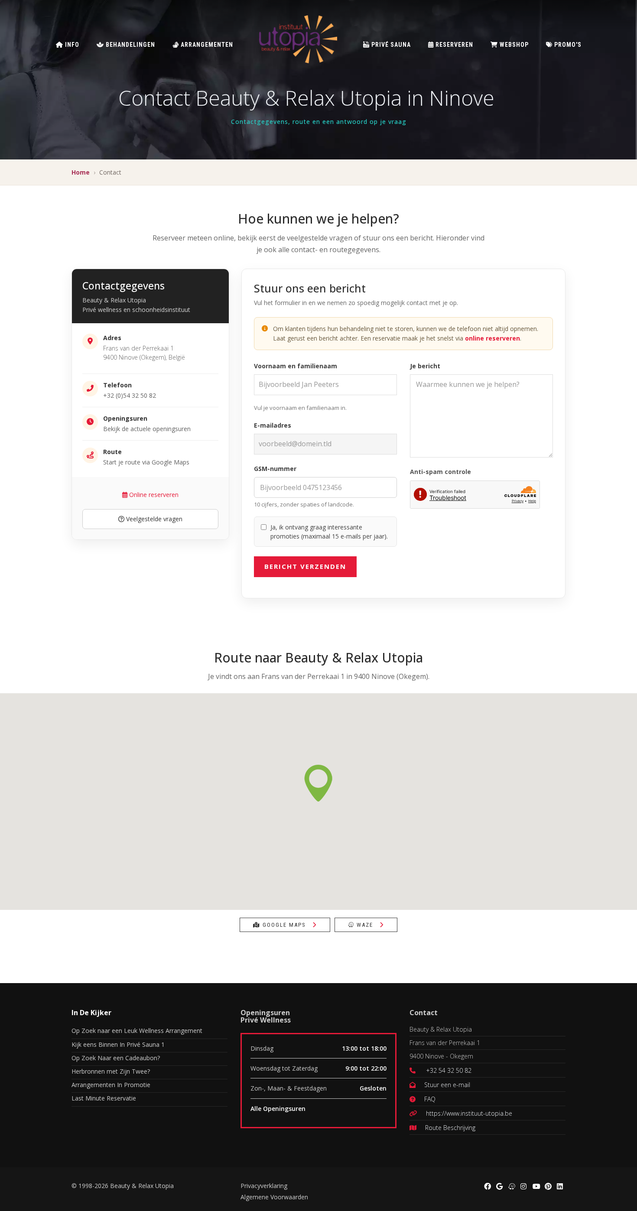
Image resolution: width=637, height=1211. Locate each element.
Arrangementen (206, 44)
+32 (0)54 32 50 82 (129, 395)
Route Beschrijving (450, 1127)
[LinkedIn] (559, 1186)
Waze (364, 925)
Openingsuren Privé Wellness (265, 1016)
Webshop (513, 44)
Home (81, 172)
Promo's (567, 44)
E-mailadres (272, 425)
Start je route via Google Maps (146, 462)
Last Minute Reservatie (104, 1098)
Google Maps (284, 925)
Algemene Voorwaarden (274, 1197)
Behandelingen (129, 44)
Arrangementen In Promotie (111, 1085)
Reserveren (453, 44)
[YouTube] (535, 1186)
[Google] (499, 1186)
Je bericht (425, 366)
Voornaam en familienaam (295, 366)
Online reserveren (153, 494)
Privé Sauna (390, 44)
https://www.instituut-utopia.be (469, 1113)
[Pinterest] (547, 1186)
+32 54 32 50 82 (448, 1070)
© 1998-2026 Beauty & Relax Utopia (123, 1186)
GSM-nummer (275, 468)
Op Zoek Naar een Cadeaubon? (116, 1058)
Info (71, 44)
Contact (424, 1012)
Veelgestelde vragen (153, 519)
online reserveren (492, 338)
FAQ (430, 1099)
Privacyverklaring (263, 1186)
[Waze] (511, 1186)
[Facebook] (487, 1186)
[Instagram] (523, 1186)
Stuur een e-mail (447, 1085)
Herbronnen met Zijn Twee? (111, 1071)
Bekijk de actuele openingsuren (147, 429)
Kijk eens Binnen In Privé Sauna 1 (118, 1044)
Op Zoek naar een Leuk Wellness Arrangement (137, 1030)
